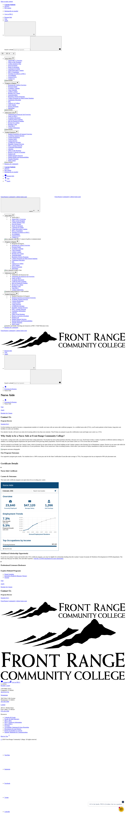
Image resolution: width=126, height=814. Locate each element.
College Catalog (13, 91)
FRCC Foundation (13, 72)
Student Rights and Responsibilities (18, 157)
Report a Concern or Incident (16, 152)
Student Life (11, 154)
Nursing (6, 577)
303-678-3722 (5, 692)
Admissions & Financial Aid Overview (19, 114)
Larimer (3, 704)
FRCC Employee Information (13, 722)
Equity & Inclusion (13, 67)
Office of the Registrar (14, 150)
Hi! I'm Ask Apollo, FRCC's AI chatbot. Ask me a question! (105, 804)
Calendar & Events (9, 717)
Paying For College (13, 123)
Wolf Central (12, 160)
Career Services (12, 140)
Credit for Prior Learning (15, 119)
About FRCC (9, 58)
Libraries (10, 149)
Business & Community (11, 164)
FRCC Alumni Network (15, 145)
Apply (6, 20)
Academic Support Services (16, 136)
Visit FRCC (11, 126)
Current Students (9, 4)
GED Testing (12, 105)
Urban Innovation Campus (16, 70)
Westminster (4, 695)
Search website (8, 49)
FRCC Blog (8, 720)
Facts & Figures (12, 65)
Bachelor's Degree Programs (16, 96)
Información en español (11, 11)
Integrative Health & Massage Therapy (15, 576)
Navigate (7, 725)
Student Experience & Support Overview (20, 134)
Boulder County (5, 685)
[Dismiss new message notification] (123, 802)
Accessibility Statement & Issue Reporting (16, 727)
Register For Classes (14, 93)
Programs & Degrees (12, 82)
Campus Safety (12, 139)
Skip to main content (7, 1)
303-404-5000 (5, 701)
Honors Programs (13, 106)
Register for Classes (6, 413)
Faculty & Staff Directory (11, 719)
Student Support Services (15, 155)
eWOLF (6, 6)
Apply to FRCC (13, 116)
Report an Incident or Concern (13, 730)
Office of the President (14, 62)
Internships (11, 108)
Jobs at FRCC (8, 724)
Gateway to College (14, 103)
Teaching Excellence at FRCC (17, 74)
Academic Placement (14, 118)
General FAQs (12, 77)
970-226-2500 (5, 711)
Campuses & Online (14, 69)
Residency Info (12, 124)
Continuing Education (14, 100)
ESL (9, 101)
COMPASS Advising (14, 142)
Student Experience (11, 131)
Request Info (8, 17)
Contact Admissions (14, 128)
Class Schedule (12, 90)
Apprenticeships (13, 95)
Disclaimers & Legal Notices (12, 729)
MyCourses (7, 8)
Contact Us (11, 78)
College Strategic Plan (14, 64)
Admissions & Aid (11, 112)
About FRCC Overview (15, 60)
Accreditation (12, 75)
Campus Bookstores (14, 137)
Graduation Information (15, 147)
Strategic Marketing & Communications (16, 732)
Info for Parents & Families (16, 121)
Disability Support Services (16, 144)
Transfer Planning (13, 159)
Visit (5, 19)
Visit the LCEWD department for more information (48, 558)
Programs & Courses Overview (17, 85)
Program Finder (12, 86)
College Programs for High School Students (21, 98)
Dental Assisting (9, 574)
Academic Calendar (14, 88)
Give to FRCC (8, 14)
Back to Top (5, 736)
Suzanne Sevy (5, 424)
